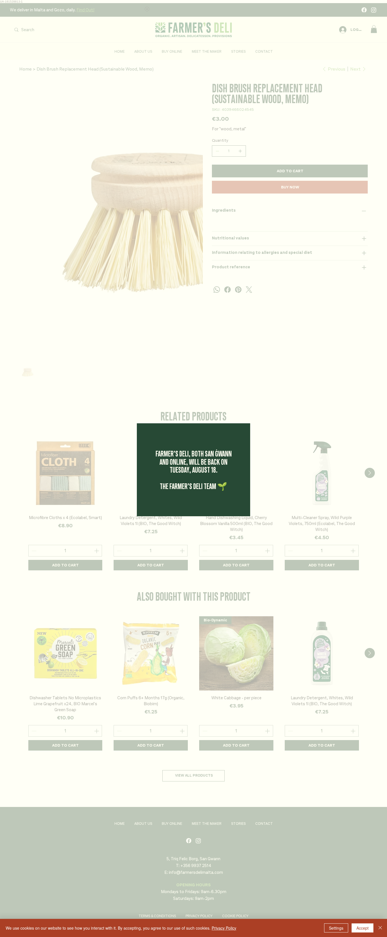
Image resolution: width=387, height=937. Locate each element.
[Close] (380, 927)
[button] (238, 434)
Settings (336, 928)
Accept (362, 928)
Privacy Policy (224, 928)
